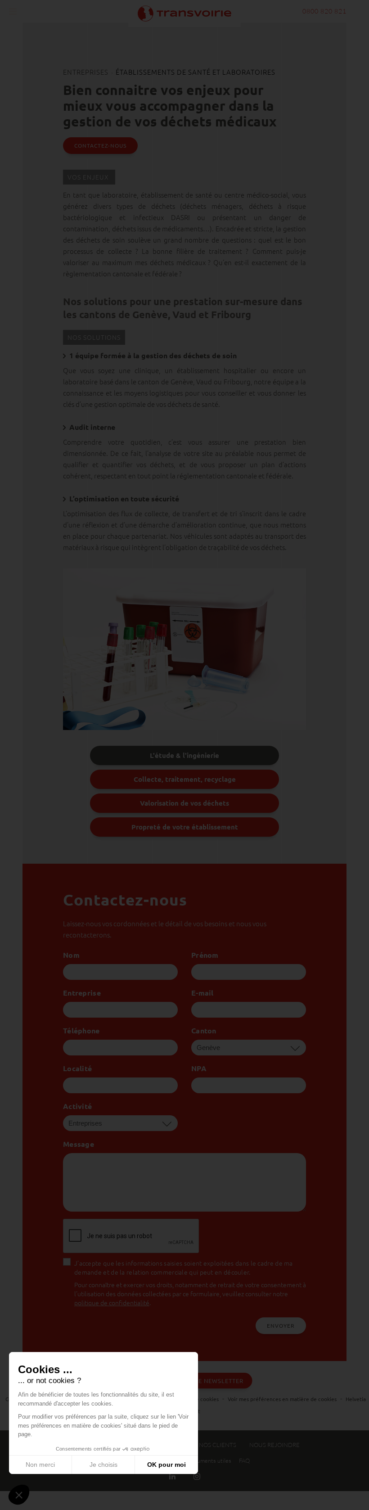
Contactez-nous (100, 145)
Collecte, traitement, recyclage (185, 779)
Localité (77, 1068)
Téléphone (81, 1030)
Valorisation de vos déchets (184, 802)
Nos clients (217, 1444)
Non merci (40, 1464)
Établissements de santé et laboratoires (195, 72)
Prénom (205, 955)
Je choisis (103, 1464)
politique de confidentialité (111, 1302)
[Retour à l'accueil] (184, 12)
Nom (71, 955)
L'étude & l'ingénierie (184, 755)
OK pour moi (166, 1464)
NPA (199, 1068)
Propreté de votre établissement (184, 826)
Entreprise (82, 992)
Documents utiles (209, 1460)
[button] (19, 1494)
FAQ (244, 1460)
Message (78, 1144)
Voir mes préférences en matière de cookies (282, 1398)
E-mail (202, 992)
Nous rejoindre (274, 1444)
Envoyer (281, 1325)
